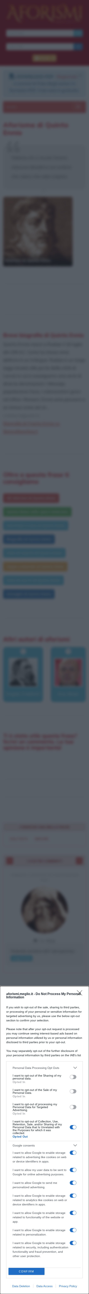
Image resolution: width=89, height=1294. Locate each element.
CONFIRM (26, 1271)
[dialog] (44, 1140)
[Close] (81, 994)
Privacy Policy (68, 1286)
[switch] (73, 1077)
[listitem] (44, 1068)
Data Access (44, 1286)
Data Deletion (21, 1286)
